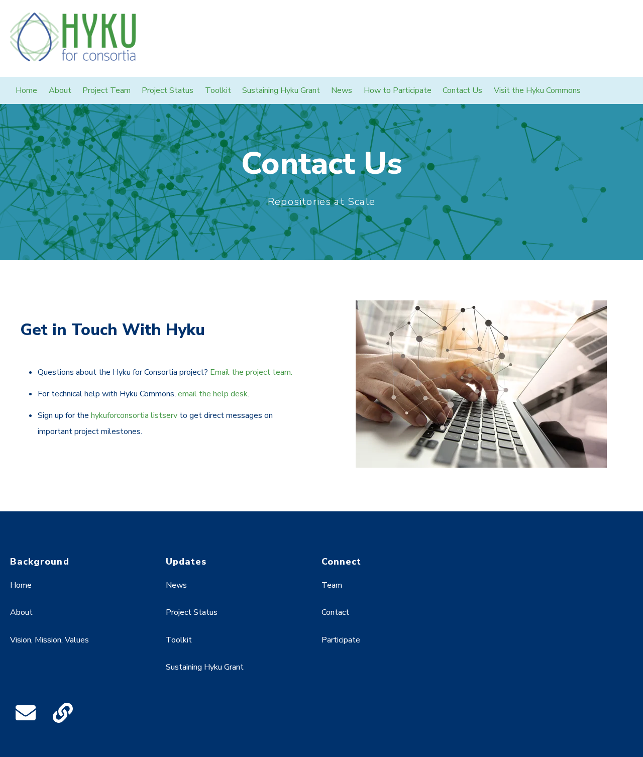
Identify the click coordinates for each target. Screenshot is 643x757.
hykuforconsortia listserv (134, 415)
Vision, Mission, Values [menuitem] (49, 639)
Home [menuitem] (26, 90)
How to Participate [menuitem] (398, 90)
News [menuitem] (341, 90)
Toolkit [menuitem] (218, 90)
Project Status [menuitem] (167, 90)
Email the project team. (251, 372)
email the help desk (213, 393)
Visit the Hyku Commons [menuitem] (537, 90)
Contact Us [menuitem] (462, 90)
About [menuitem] (60, 90)
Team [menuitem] (332, 585)
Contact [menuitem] (335, 612)
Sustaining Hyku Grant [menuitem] (281, 90)
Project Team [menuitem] (106, 90)
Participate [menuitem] (341, 639)
